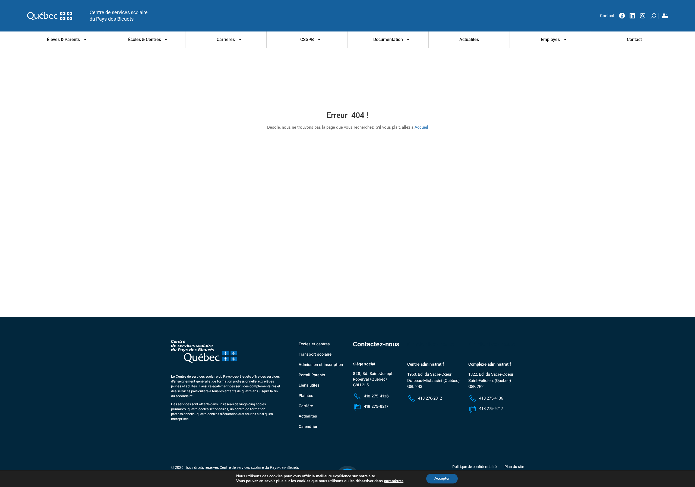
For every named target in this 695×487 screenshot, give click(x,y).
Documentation (388, 39)
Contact (634, 39)
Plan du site (514, 466)
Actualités (469, 39)
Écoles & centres (144, 39)
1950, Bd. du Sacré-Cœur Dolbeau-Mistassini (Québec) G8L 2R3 (433, 380)
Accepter (442, 478)
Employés (550, 39)
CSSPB (307, 39)
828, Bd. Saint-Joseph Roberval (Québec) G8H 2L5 (373, 379)
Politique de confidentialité (474, 466)
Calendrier (308, 426)
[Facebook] (622, 16)
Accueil (421, 127)
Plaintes (306, 395)
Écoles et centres (314, 343)
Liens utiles (309, 385)
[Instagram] (643, 16)
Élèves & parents (63, 39)
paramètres (393, 481)
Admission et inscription (321, 364)
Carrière (306, 405)
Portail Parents (312, 374)
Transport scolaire (315, 354)
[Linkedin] (632, 16)
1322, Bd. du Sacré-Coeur (490, 374)
